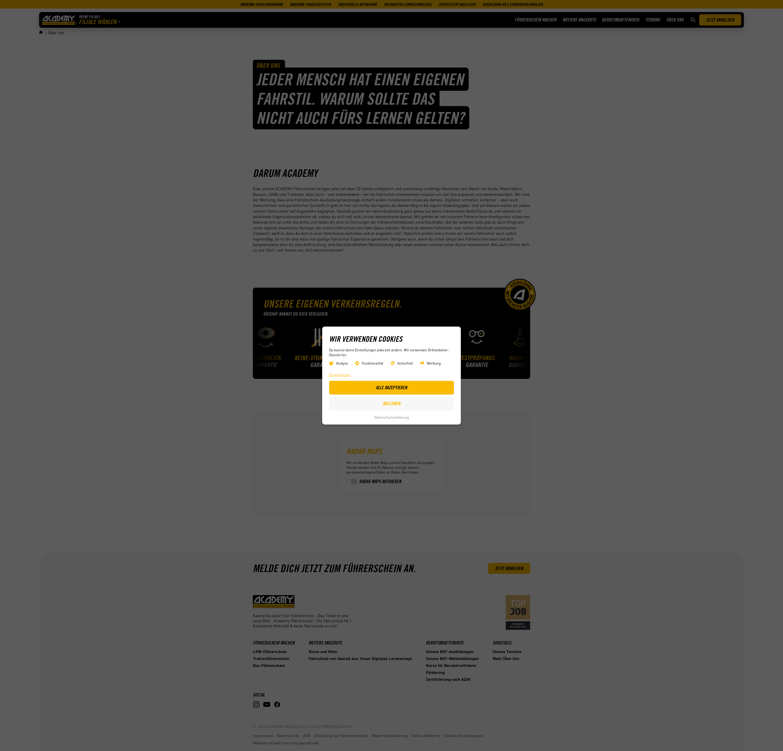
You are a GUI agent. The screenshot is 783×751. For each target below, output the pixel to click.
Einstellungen (340, 375)
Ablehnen (391, 403)
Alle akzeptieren (391, 387)
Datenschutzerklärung (391, 417)
